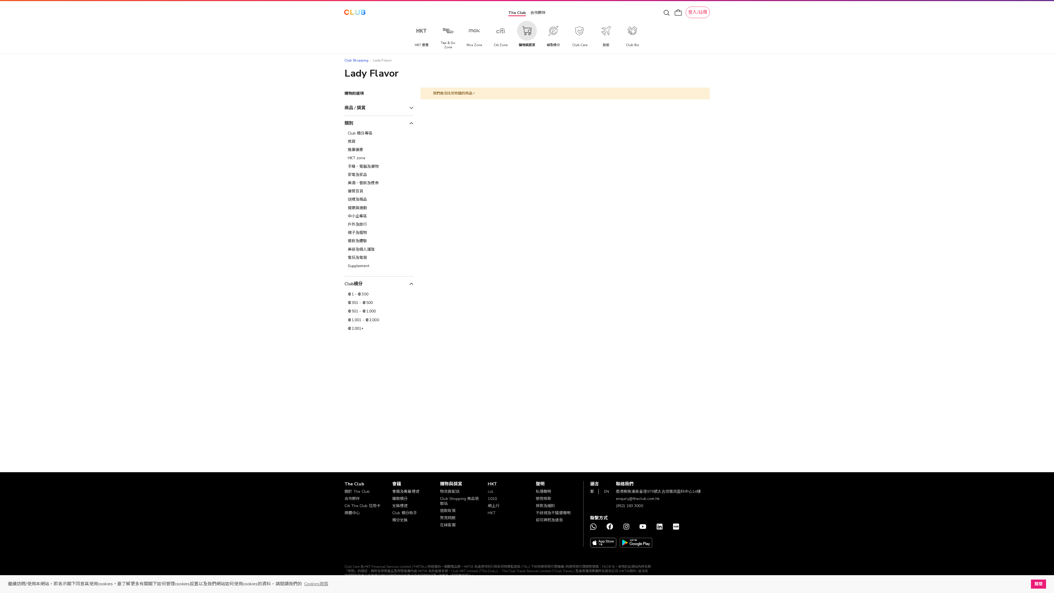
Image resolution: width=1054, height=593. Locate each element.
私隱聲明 (543, 491)
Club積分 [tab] (353, 284)
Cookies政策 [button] (316, 584)
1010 (492, 498)
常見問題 (448, 518)
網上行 (493, 505)
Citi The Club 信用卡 (362, 505)
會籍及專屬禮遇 (405, 491)
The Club (517, 12)
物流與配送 (449, 491)
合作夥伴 (538, 12)
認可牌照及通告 (549, 520)
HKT (491, 513)
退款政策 (448, 510)
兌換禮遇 (400, 505)
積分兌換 (400, 520)
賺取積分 (400, 498)
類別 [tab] (348, 123)
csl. (491, 491)
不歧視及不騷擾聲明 (553, 513)
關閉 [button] (1038, 584)
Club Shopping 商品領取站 (459, 501)
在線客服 (448, 525)
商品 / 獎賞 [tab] (355, 108)
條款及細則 (545, 505)
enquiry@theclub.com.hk (638, 498)
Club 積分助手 (404, 513)
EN (606, 491)
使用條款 (543, 498)
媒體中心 (352, 513)
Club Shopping (356, 60)
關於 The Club (357, 491)
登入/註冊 (697, 12)
